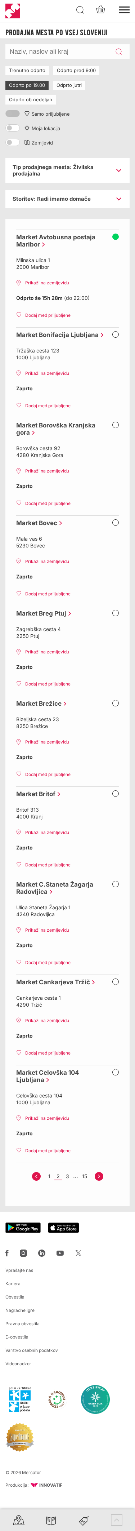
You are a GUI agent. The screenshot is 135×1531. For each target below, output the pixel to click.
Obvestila (14, 1297)
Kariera (13, 1283)
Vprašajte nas (19, 1270)
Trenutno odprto (27, 70)
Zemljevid (42, 143)
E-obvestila (16, 1337)
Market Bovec (35, 523)
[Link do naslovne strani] (12, 11)
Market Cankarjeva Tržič (51, 982)
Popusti (84, 1520)
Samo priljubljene (51, 114)
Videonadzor (18, 1363)
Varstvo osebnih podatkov (31, 1350)
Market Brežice (37, 703)
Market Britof (34, 794)
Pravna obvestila (22, 1323)
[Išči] (80, 10)
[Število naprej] (99, 1176)
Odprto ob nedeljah (30, 99)
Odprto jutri (69, 85)
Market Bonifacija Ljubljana (55, 334)
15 (84, 1176)
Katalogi (51, 1520)
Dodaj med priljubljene (48, 315)
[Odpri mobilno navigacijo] (124, 9)
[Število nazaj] (36, 1176)
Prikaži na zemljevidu (47, 282)
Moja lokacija (46, 128)
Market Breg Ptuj (39, 613)
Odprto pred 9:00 (76, 70)
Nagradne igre (20, 1310)
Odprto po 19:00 (27, 85)
